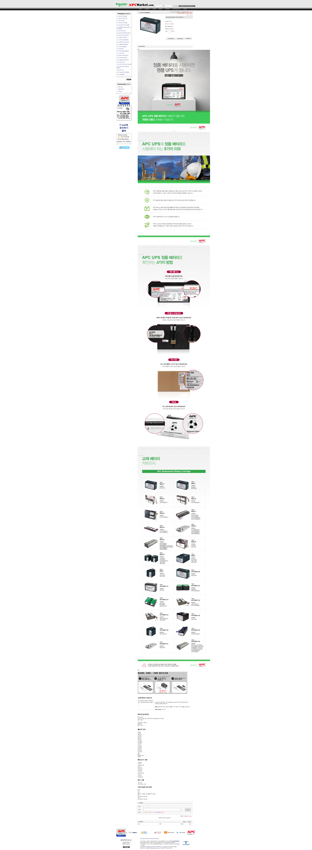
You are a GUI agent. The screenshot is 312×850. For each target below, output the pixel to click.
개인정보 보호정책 (149, 838)
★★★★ (155, 812)
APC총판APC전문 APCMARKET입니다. (154, 846)
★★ (146, 812)
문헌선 (143, 845)
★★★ (150, 812)
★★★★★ (161, 812)
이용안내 (156, 838)
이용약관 (142, 838)
